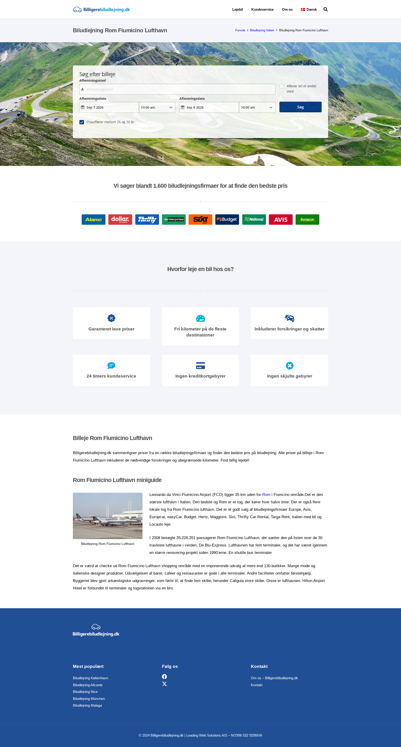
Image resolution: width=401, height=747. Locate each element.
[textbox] (177, 89)
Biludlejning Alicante (88, 685)
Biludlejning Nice (85, 692)
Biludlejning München (89, 699)
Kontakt (256, 685)
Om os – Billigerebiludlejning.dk (274, 678)
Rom (266, 494)
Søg (300, 107)
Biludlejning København (90, 678)
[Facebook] (164, 677)
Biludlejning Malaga (87, 705)
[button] (320, 9)
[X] (164, 684)
